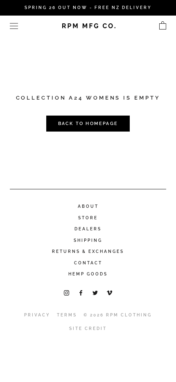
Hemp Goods (88, 274)
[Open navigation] (14, 26)
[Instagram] (66, 292)
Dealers (88, 229)
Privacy (37, 315)
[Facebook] (80, 292)
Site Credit (88, 328)
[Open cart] (162, 26)
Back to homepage (88, 123)
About (88, 206)
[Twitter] (95, 292)
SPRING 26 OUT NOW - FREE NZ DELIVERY (88, 7)
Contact (88, 263)
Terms (67, 315)
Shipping (88, 240)
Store (88, 218)
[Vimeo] (109, 292)
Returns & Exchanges (88, 251)
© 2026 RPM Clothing (117, 315)
